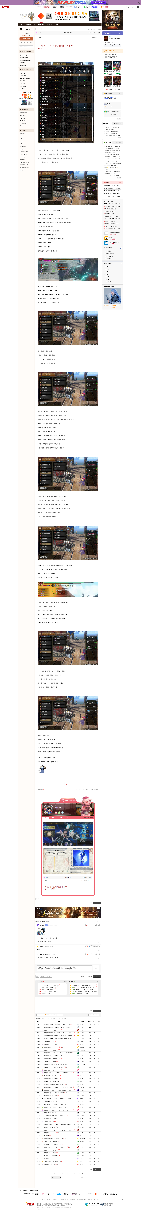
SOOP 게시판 (23, 65)
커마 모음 (23, 83)
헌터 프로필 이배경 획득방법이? (53, 1104)
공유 (77, 789)
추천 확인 (96, 789)
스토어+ (119, 51)
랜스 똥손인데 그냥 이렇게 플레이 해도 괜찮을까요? (58, 1052)
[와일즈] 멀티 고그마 (50, 1095)
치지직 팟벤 (22, 63)
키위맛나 (82, 1090)
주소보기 (38, 29)
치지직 (21, 136)
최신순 (47, 921)
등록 (96, 968)
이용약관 (55, 1199)
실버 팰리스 (22, 159)
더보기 (62, 812)
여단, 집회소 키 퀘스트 (109, 253)
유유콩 (81, 1027)
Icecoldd (81, 1052)
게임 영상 (22, 149)
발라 (81, 1135)
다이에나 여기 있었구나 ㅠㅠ (52, 1030)
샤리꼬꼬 (82, 1104)
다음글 (42, 976)
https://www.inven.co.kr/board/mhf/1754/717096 (51, 898)
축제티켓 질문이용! (50, 1061)
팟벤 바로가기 (23, 133)
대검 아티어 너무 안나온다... (52, 1058)
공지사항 (97, 1199)
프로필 (53, 817)
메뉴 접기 (88, 817)
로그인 (127, 7)
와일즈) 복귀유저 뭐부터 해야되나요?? (55, 1115)
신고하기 (85, 789)
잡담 (43, 1018)
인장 (46, 817)
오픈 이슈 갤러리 (23, 112)
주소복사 (38, 899)
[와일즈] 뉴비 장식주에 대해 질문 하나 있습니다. (57, 1024)
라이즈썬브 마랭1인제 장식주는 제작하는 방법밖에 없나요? (60, 1035)
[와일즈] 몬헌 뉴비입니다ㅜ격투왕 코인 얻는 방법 (57, 1027)
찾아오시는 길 (90, 1199)
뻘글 (46, 1158)
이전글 (48, 976)
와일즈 (48, 1018)
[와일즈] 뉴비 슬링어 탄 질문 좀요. (53, 1055)
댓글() (96, 37)
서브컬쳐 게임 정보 (24, 151)
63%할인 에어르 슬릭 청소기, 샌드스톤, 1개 (112, 188)
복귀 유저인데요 (49, 1041)
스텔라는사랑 (83, 1050)
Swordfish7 (82, 1152)
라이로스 (40, 33)
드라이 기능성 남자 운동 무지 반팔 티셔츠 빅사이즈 (112, 193)
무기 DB (106, 266)
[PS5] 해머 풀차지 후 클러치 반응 (53, 1138)
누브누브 (82, 1087)
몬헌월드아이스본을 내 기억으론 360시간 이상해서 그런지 (59, 1032)
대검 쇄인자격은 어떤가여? (52, 1078)
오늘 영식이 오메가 (50, 1152)
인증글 (47, 1015)
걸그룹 (21, 141)
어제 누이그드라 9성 (50, 1118)
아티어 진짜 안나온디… (51, 1150)
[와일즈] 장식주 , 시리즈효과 (52, 1161)
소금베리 (82, 1141)
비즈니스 (49, 1199)
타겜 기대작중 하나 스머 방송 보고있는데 (55, 1147)
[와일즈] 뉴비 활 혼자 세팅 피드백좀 (54, 1092)
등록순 (43, 921)
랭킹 (61, 817)
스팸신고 (90, 789)
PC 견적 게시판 (23, 123)
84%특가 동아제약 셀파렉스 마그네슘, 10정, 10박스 (112, 190)
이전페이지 (84, 976)
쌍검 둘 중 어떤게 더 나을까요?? (53, 1067)
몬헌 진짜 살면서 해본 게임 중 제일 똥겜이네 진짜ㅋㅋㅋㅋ (59, 1090)
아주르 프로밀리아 (24, 164)
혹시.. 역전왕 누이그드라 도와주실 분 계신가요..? (57, 1038)
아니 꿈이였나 (49, 1121)
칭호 (68, 817)
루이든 (81, 1030)
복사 (43, 29)
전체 (38, 1018)
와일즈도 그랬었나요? (50, 1044)
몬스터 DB (107, 276)
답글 (99, 942)
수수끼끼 (82, 1032)
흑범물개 (82, 1038)
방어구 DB (107, 269)
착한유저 (82, 1061)
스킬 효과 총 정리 (108, 251)
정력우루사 (82, 1112)
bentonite (81, 1070)
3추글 (54, 1015)
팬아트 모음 (23, 86)
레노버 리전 (22, 157)
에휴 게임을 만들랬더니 (51, 1050)
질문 (65, 1018)
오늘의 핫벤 (22, 115)
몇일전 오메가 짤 (49, 1164)
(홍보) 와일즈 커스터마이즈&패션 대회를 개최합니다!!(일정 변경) (61, 1124)
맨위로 (90, 976)
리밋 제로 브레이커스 (24, 162)
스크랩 (81, 789)
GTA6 (21, 170)
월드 (54, 1018)
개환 (81, 1161)
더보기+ (65, 981)
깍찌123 (81, 1058)
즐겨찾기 (60, 1015)
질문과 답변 (23, 75)
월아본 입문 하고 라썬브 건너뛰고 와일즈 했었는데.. (58, 1098)
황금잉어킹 (82, 1138)
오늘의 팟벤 (22, 118)
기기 (46, 1135)
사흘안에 (82, 1095)
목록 (93, 37)
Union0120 (82, 1041)
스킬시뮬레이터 (108, 281)
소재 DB (106, 271)
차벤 (21, 138)
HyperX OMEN (23, 154)
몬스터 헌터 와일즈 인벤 (28, 29)
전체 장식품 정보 (108, 258)
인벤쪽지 (56, 812)
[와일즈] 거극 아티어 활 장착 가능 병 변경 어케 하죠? (58, 1087)
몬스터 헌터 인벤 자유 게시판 (94, 29)
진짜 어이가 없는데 (50, 1132)
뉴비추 (81, 1024)
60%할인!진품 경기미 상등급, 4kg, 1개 (112, 185)
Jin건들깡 (82, 1098)
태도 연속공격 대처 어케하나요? (53, 1144)
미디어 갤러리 (23, 81)
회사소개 (43, 1199)
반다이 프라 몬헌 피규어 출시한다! (53, 1107)
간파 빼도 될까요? (50, 1127)
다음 (82, 1173)
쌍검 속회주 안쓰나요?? (51, 1081)
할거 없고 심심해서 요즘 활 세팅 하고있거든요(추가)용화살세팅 (60, 1110)
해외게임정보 (23, 146)
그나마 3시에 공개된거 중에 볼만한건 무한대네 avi (57, 1072)
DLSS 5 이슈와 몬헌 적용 (51, 1047)
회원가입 (23, 42)
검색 (32, 47)
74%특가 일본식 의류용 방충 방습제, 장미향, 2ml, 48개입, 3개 (112, 196)
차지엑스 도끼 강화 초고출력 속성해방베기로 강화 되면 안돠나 (60, 1130)
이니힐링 (59, 812)
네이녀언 (82, 1127)
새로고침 (99, 921)
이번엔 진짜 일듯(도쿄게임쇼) (52, 1070)
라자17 (81, 1067)
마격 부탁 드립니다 (50, 1112)
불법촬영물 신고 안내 (81, 1199)
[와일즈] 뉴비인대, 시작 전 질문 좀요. (54, 1084)
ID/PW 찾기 (29, 42)
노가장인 (82, 1155)
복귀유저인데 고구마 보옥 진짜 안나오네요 (55, 1064)
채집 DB (106, 274)
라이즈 (59, 1018)
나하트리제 (82, 1064)
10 (79, 1173)
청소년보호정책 (72, 1199)
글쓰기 (97, 1011)
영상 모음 (23, 88)
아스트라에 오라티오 (24, 167)
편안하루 (82, 1107)
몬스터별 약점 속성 (109, 256)
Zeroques (82, 1130)
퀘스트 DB (107, 279)
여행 (21, 144)
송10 (81, 1124)
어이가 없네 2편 (49, 1101)
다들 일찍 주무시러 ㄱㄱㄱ (52, 1075)
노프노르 (82, 1047)
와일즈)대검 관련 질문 (50, 1141)
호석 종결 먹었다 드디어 (51, 1155)
